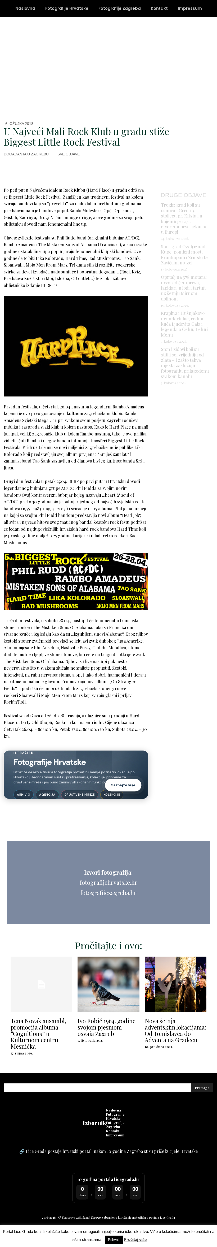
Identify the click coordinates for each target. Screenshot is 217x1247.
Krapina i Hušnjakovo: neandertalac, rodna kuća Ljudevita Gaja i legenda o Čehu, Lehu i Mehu (184, 324)
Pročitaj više (135, 1239)
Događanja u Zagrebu (26, 154)
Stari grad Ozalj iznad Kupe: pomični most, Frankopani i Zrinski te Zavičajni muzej (184, 254)
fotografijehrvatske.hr (108, 882)
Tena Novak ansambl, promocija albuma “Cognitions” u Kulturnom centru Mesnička (38, 1033)
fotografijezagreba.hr (108, 893)
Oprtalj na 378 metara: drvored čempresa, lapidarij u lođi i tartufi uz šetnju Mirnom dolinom (184, 288)
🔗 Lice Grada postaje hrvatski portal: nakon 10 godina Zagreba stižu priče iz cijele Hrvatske (108, 1151)
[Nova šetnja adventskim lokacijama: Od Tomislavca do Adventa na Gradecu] (175, 984)
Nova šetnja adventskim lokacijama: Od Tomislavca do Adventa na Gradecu (175, 1030)
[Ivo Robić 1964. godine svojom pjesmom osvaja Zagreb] (108, 984)
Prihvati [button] (114, 1240)
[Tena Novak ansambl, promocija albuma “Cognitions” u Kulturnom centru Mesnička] (41, 984)
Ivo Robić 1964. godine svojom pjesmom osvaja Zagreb (106, 1027)
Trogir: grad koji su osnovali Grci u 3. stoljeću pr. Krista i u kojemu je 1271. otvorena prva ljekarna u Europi (184, 218)
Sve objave (68, 154)
